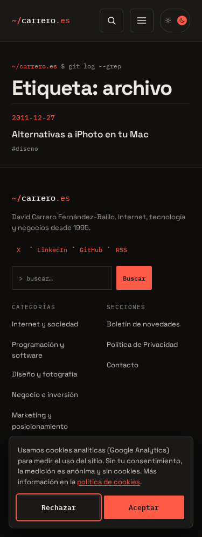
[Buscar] (111, 20)
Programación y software (38, 350)
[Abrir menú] (142, 20)
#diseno (25, 148)
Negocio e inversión (45, 394)
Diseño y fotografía (44, 374)
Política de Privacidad (142, 344)
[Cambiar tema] (175, 20)
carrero (41, 20)
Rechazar (58, 507)
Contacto (122, 364)
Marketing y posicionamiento (40, 420)
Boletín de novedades (143, 324)
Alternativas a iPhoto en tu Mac (80, 134)
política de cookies (108, 481)
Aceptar (144, 507)
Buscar (134, 278)
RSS (121, 250)
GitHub (91, 250)
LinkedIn (52, 250)
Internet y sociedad (45, 324)
